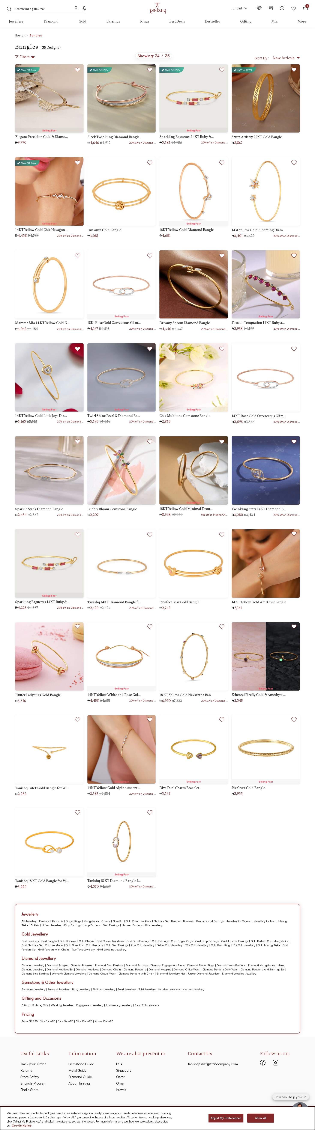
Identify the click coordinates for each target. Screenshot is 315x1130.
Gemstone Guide (81, 1064)
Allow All (260, 1118)
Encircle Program (33, 1083)
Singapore (124, 1070)
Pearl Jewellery (127, 989)
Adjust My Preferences (226, 1118)
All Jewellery (29, 921)
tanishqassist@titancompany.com (213, 1064)
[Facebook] (263, 1062)
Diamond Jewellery (33, 965)
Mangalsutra (91, 921)
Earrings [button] (113, 21)
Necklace (146, 921)
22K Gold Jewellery (196, 945)
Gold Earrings (160, 941)
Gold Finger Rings (182, 941)
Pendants (57, 921)
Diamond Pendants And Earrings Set (262, 969)
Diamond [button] (51, 21)
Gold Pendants (94, 945)
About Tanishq (79, 1083)
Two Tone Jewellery (83, 949)
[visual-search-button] (76, 8)
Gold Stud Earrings (117, 945)
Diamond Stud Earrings (35, 973)
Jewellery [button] (16, 21)
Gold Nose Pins (74, 945)
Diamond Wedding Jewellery (239, 973)
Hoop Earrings (92, 925)
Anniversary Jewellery (119, 1005)
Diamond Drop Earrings (109, 965)
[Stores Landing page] (271, 8)
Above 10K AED (104, 1021)
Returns (26, 1070)
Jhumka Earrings (132, 925)
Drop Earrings (72, 925)
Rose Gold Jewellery (142, 945)
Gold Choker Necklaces (110, 941)
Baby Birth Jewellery (147, 1005)
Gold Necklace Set (32, 945)
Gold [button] (82, 21)
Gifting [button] (245, 21)
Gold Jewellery (30, 941)
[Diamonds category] (259, 8)
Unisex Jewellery (52, 925)
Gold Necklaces (54, 945)
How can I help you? (289, 1097)
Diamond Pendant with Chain (136, 973)
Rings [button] (144, 21)
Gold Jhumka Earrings (234, 941)
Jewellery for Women (239, 921)
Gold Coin (132, 921)
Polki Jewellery (147, 989)
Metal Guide (77, 1070)
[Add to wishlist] (78, 69)
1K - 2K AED (47, 1021)
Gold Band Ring (220, 945)
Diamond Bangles (57, 965)
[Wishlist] (293, 8)
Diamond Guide (80, 1077)
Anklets (35, 925)
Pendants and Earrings (210, 921)
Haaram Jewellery (193, 989)
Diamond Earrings (137, 965)
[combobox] (43, 8)
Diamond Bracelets (81, 965)
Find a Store (29, 1090)
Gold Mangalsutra (277, 941)
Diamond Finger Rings (200, 965)
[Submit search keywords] (9, 8)
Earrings (44, 921)
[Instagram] (275, 1062)
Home (21, 35)
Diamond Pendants (135, 969)
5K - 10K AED (84, 1021)
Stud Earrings (111, 925)
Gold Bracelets (68, 941)
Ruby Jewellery (81, 989)
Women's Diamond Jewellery (69, 973)
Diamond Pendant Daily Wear (220, 969)
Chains (106, 921)
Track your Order (33, 1064)
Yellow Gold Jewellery (169, 945)
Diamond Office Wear (187, 969)
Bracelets (188, 921)
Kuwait (121, 1090)
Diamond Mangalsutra (261, 965)
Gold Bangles (49, 941)
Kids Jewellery (153, 925)
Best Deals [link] (177, 21)
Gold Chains (86, 941)
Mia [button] (275, 21)
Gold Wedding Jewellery (112, 949)
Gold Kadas (257, 941)
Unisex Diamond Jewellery (203, 973)
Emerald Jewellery (58, 989)
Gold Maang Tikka (269, 945)
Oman (120, 1083)
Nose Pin (118, 921)
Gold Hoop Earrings (207, 941)
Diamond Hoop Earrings (231, 965)
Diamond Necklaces (87, 969)
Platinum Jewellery (104, 989)
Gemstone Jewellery (33, 989)
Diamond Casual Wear (102, 973)
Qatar (120, 1077)
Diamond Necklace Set (60, 969)
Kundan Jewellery (169, 989)
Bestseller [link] (212, 21)
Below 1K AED (30, 1021)
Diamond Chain (111, 969)
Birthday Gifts (40, 1005)
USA (119, 1064)
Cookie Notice (22, 1125)
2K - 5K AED (65, 1021)
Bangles (175, 921)
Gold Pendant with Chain (53, 949)
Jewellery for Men (265, 921)
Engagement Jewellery (89, 1005)
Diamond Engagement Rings (167, 965)
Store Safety (29, 1077)
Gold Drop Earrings (138, 941)
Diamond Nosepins (160, 969)
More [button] (302, 21)
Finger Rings (73, 921)
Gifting (26, 1005)
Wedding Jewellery (62, 1005)
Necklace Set (161, 921)
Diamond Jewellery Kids (171, 973)
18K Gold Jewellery (244, 945)
